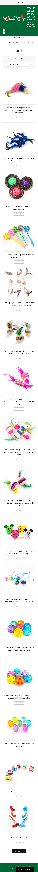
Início (4, 42)
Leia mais (19, 117)
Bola (24, 42)
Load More (19, 851)
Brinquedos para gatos (14, 42)
